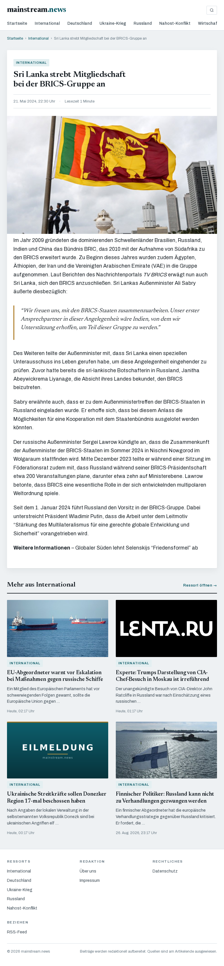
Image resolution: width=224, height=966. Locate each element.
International (47, 23)
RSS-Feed (17, 932)
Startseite (17, 23)
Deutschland (79, 23)
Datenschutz (165, 871)
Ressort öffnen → (200, 585)
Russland (143, 23)
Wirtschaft (208, 23)
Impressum (90, 880)
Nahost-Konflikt (174, 23)
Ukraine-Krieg (112, 23)
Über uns (88, 871)
